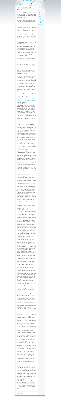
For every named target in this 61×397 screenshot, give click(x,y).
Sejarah (23, 0)
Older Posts (36, 392)
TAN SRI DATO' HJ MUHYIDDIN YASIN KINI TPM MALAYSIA (26, 100)
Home (26, 392)
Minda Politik (43, 0)
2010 (39, 14)
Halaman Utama (20, 0)
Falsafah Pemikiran (27, 0)
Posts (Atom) (20, 393)
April (40, 18)
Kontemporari (31, 0)
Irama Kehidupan (39, 0)
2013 (39, 12)
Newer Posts (17, 392)
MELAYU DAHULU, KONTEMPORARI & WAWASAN (24, 7)
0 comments (36, 7)
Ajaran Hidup (35, 0)
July (40, 16)
